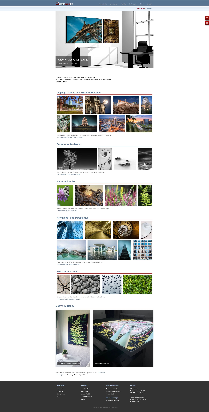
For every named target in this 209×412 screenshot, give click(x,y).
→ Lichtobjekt (59, 375)
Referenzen (132, 4)
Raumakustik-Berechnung (113, 391)
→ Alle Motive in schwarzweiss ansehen (68, 174)
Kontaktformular (134, 401)
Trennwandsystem (86, 396)
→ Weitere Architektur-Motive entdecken (68, 264)
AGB (58, 396)
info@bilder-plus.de (140, 399)
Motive (141, 4)
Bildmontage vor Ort (111, 389)
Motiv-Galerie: (141, 8)
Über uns (149, 4)
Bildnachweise (61, 394)
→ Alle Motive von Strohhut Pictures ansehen (70, 137)
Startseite (58, 70)
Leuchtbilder (113, 4)
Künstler (149, 8)
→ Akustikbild (101, 372)
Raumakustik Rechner (112, 400)
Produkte (123, 4)
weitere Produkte (86, 394)
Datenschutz (60, 391)
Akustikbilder (103, 4)
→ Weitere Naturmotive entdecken (67, 210)
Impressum (60, 389)
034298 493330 (139, 397)
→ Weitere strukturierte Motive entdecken (68, 299)
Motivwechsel (110, 394)
